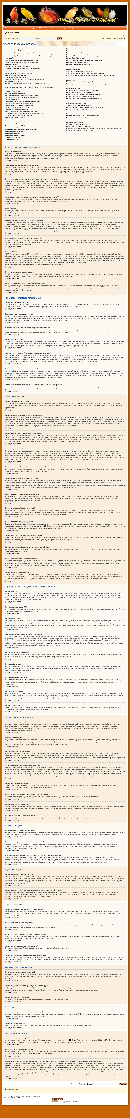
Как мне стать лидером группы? (76, 58)
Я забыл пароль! (10, 58)
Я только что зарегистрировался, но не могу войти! (21, 60)
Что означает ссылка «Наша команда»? (79, 64)
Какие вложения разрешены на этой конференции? (82, 115)
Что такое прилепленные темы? (15, 135)
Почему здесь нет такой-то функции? (78, 126)
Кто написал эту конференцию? (76, 124)
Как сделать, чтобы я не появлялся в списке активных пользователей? (28, 57)
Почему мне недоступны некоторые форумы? (20, 105)
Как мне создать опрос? (12, 99)
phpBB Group (71, 1040)
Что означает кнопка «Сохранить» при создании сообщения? (24, 113)
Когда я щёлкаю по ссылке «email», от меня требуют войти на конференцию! (29, 87)
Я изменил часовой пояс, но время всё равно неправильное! (24, 79)
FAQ (40, 28)
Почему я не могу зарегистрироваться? (17, 66)
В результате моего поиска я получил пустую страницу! (84, 94)
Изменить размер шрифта (123, 35)
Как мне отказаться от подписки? (77, 109)
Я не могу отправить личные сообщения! (79, 71)
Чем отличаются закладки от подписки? (79, 105)
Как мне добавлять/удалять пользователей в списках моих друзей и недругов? (91, 84)
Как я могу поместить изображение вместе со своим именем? (25, 83)
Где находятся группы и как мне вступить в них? (82, 57)
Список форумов (31, 28)
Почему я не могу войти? (13, 51)
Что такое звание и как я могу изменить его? (19, 85)
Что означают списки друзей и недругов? (79, 82)
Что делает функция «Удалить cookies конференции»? (22, 68)
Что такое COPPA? (11, 64)
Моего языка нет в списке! (13, 81)
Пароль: (38, 38)
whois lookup (22, 1065)
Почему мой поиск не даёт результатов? (79, 92)
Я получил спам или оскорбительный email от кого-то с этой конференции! (90, 75)
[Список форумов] (61, 15)
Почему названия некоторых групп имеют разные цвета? (84, 60)
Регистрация (62, 28)
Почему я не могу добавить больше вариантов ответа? (22, 101)
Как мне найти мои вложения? (76, 118)
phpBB (13, 1096)
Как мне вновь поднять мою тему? (16, 117)
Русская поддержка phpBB (12, 1097)
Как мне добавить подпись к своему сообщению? (21, 97)
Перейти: (74, 1084)
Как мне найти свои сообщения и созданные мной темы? (84, 98)
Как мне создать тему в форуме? (15, 94)
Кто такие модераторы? (74, 53)
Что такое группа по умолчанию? (77, 62)
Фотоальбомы (50, 28)
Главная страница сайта (13, 28)
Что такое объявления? (12, 133)
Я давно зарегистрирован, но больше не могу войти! (21, 62)
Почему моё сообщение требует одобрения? (19, 115)
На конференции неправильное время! (17, 77)
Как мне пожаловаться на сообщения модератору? (21, 111)
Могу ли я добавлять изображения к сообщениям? (21, 129)
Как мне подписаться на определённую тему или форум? (84, 107)
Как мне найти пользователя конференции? (80, 96)
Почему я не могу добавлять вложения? (18, 107)
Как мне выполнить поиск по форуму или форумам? (83, 90)
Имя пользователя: (11, 38)
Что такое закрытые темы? (13, 137)
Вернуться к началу (13, 160)
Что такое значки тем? (12, 139)
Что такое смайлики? (11, 128)
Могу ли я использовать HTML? (15, 126)
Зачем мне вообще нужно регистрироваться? (19, 53)
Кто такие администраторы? (75, 51)
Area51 (31, 1054)
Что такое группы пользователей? (77, 55)
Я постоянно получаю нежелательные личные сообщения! (85, 73)
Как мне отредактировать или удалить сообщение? (21, 95)
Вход (71, 28)
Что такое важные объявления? (15, 131)
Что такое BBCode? (11, 124)
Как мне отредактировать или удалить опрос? (19, 103)
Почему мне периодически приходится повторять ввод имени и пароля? (28, 55)
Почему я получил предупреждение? (16, 109)
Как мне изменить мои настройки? (16, 75)
